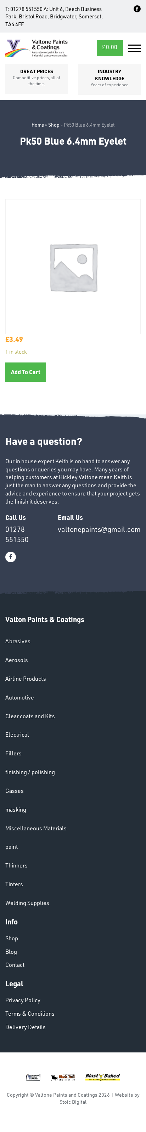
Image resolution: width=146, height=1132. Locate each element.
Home (38, 125)
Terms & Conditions (30, 1013)
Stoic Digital (73, 1102)
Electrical (17, 734)
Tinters (14, 884)
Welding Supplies (27, 902)
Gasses (14, 790)
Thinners (16, 865)
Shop (54, 125)
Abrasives (17, 641)
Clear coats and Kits (30, 716)
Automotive (19, 697)
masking (15, 809)
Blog (11, 951)
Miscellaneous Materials (36, 828)
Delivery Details (25, 1027)
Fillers (13, 753)
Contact (14, 964)
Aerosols (16, 659)
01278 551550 (26, 9)
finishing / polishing (30, 772)
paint (11, 846)
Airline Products (25, 678)
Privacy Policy (22, 1000)
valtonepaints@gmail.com (99, 529)
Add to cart (25, 372)
